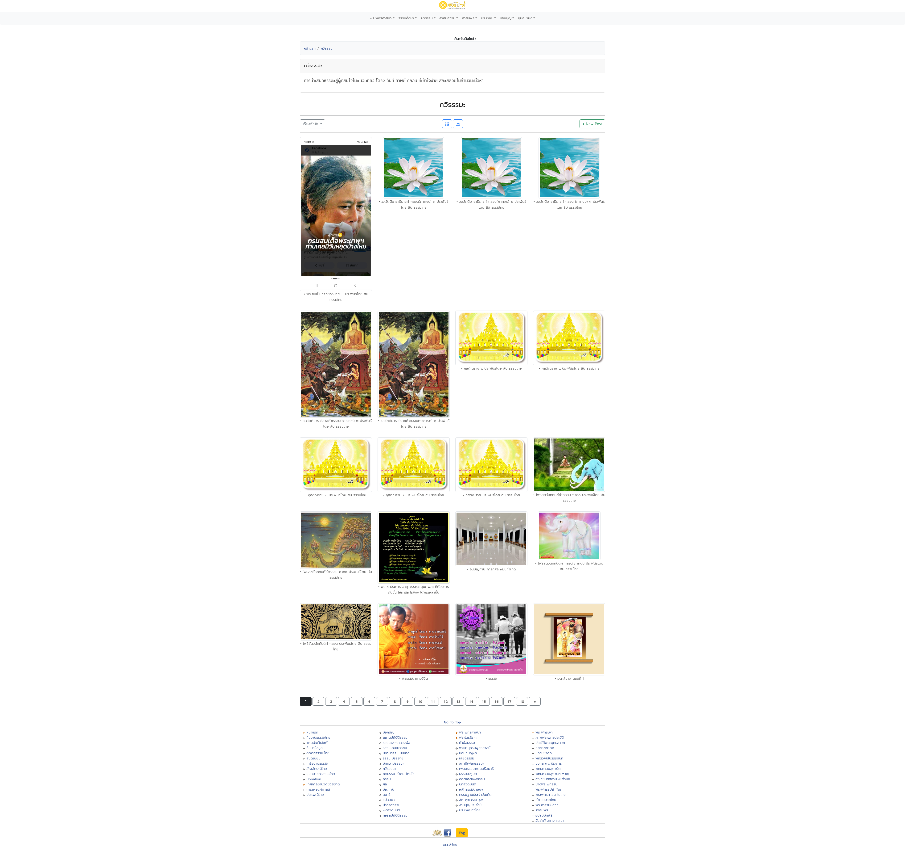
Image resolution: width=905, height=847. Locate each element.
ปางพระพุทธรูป (546, 784)
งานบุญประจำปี (470, 804)
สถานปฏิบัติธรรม (395, 737)
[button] (318, 701)
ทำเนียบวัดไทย (545, 799)
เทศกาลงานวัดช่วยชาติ (323, 784)
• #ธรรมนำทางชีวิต (413, 678)
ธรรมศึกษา (406, 18)
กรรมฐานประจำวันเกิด (475, 794)
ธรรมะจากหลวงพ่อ (396, 742)
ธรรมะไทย (450, 844)
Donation (313, 778)
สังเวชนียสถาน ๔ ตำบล (552, 778)
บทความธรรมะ (393, 763)
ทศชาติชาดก (544, 747)
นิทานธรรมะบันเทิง (396, 752)
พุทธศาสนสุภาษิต (548, 768)
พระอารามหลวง (546, 804)
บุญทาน (388, 789)
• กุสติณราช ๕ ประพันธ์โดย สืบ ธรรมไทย (491, 368)
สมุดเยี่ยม (313, 758)
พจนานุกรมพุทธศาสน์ (474, 747)
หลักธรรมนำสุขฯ (471, 789)
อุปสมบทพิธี (543, 815)
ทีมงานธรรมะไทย (318, 737)
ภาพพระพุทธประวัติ (549, 737)
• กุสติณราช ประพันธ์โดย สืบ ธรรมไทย (491, 495)
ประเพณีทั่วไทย (470, 810)
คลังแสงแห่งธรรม (472, 778)
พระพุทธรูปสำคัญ (548, 789)
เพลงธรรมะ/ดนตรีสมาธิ (476, 768)
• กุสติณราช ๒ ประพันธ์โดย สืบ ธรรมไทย (413, 495)
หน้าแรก (310, 48)
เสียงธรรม (466, 758)
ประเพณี (487, 18)
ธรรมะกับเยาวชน (395, 747)
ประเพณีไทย (315, 794)
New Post (592, 123)
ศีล (385, 784)
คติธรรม (426, 18)
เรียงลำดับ (311, 123)
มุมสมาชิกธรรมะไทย (320, 773)
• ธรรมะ (491, 678)
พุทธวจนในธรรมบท (549, 758)
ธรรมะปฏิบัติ (468, 773)
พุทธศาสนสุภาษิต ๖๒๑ (552, 773)
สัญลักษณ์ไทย (316, 768)
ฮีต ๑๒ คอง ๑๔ (471, 799)
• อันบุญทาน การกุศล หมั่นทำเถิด (491, 569)
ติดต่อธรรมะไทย (317, 752)
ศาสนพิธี (468, 18)
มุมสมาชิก (525, 18)
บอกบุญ (506, 18)
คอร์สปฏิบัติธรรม (395, 815)
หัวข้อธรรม (467, 742)
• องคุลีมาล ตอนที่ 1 (569, 678)
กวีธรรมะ (327, 48)
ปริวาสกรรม (391, 804)
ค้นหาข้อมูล (314, 747)
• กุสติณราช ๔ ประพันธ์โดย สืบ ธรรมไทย (569, 368)
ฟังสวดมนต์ (391, 810)
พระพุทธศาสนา (381, 18)
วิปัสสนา (389, 799)
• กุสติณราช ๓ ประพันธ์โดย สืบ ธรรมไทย (335, 495)
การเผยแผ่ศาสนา (319, 789)
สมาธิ (387, 794)
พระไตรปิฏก (468, 737)
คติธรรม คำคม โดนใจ (399, 773)
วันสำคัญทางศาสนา (549, 820)
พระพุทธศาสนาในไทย (550, 794)
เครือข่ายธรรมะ (317, 763)
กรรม (387, 778)
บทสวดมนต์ (467, 784)
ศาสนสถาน (447, 18)
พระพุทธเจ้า (544, 732)
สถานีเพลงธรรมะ (471, 763)
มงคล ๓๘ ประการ (548, 763)
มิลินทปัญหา (468, 752)
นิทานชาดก (543, 752)
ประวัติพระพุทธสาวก (550, 742)
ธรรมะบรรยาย (393, 758)
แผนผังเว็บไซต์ (317, 742)
